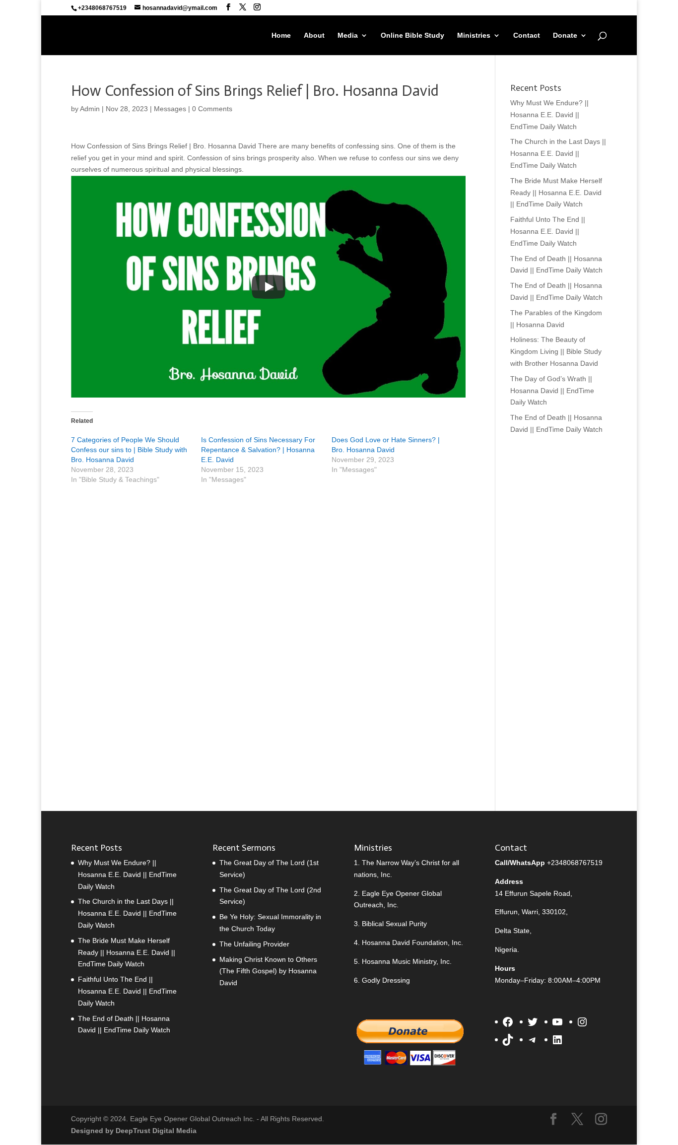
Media (348, 35)
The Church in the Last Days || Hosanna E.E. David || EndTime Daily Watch (558, 153)
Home (281, 35)
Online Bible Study (412, 35)
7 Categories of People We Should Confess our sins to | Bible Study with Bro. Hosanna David (129, 450)
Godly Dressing (386, 980)
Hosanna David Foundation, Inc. (412, 942)
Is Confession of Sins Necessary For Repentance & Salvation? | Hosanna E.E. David (258, 450)
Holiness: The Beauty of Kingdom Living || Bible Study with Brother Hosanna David (556, 351)
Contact (526, 35)
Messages (170, 109)
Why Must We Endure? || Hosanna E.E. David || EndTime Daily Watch (549, 115)
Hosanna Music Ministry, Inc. (407, 961)
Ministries (473, 35)
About (314, 35)
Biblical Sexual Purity (394, 924)
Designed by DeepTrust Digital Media (134, 1131)
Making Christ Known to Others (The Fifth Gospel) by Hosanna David (268, 971)
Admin (90, 109)
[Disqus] (268, 629)
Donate (565, 35)
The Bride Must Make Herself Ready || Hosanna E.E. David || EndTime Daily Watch (556, 192)
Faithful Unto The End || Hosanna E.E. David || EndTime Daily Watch (547, 231)
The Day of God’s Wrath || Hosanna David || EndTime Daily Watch (552, 390)
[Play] (268, 287)
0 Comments (212, 109)
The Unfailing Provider (254, 944)
